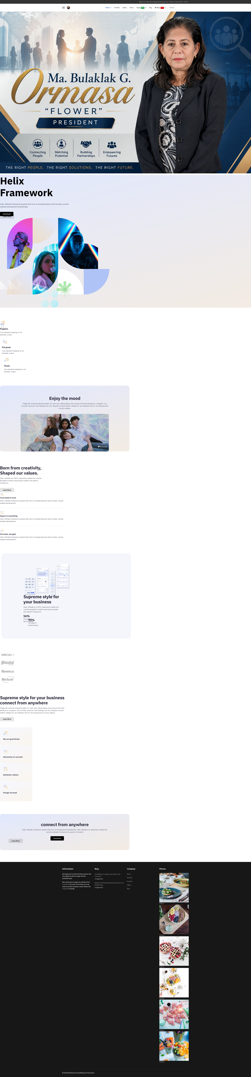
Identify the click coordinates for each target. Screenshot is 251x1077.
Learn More (7, 217)
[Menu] (63, 8)
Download (6, 214)
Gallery (125, 7)
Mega (159, 7)
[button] (127, 169)
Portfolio (117, 7)
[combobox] (178, 8)
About (132, 7)
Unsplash (65, 884)
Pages (140, 7)
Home (107, 7)
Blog (150, 7)
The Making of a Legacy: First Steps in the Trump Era (107, 876)
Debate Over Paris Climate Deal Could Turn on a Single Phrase (109, 885)
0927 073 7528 (145, 2)
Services (129, 877)
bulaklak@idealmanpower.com (159, 2)
